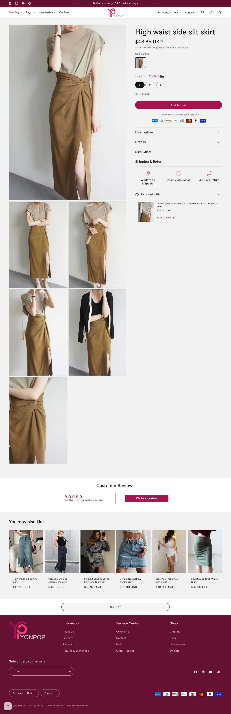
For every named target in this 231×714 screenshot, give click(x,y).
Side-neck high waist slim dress (168, 580)
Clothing (14, 12)
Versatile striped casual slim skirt (57, 580)
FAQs (119, 644)
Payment (68, 638)
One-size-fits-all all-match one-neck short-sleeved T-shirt (187, 205)
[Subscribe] (70, 671)
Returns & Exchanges (76, 650)
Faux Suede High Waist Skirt (204, 580)
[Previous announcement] (74, 3)
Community (123, 631)
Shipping (158, 47)
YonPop (21, 706)
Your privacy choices (77, 705)
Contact (121, 638)
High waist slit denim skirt (25, 580)
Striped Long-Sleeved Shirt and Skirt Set (97, 580)
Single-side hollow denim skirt (130, 580)
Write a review (146, 498)
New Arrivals (47, 12)
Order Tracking (125, 650)
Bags (29, 12)
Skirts (114, 607)
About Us (68, 631)
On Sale (64, 12)
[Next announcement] (157, 3)
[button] (203, 12)
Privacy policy (36, 705)
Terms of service (55, 705)
